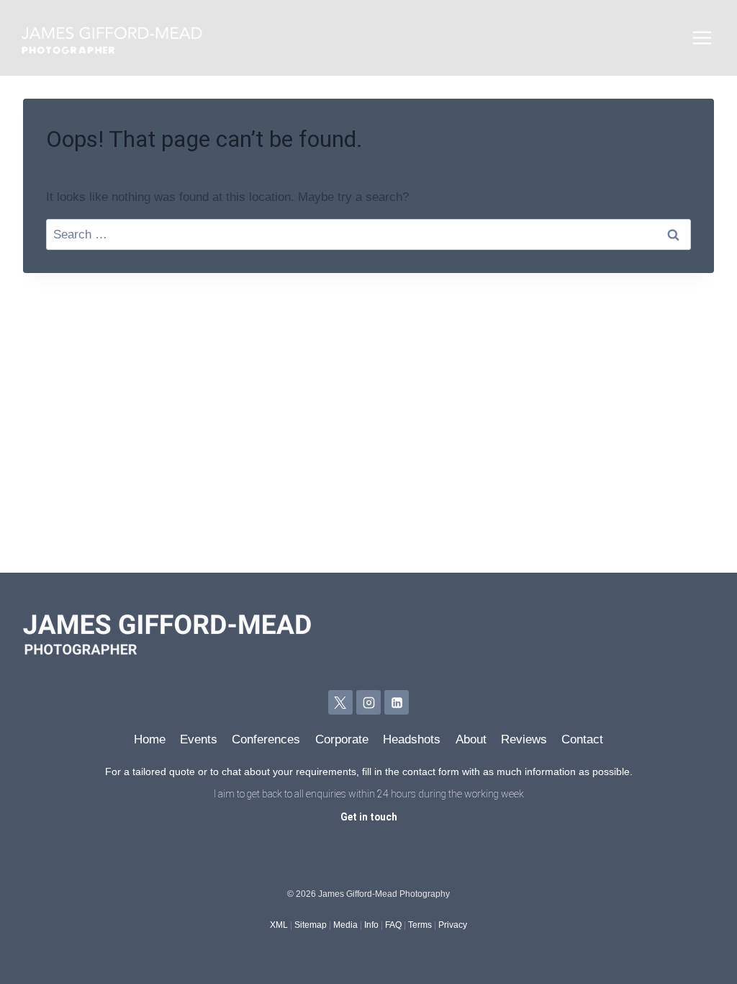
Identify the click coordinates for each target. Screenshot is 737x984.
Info (371, 925)
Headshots (411, 739)
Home (150, 739)
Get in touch (368, 817)
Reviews (524, 739)
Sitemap (310, 925)
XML (279, 925)
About (471, 739)
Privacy (452, 925)
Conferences (266, 739)
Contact (582, 739)
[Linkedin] (396, 702)
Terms (420, 925)
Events (198, 739)
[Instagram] (368, 702)
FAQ (393, 925)
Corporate (341, 739)
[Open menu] (701, 38)
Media (345, 925)
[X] (340, 702)
